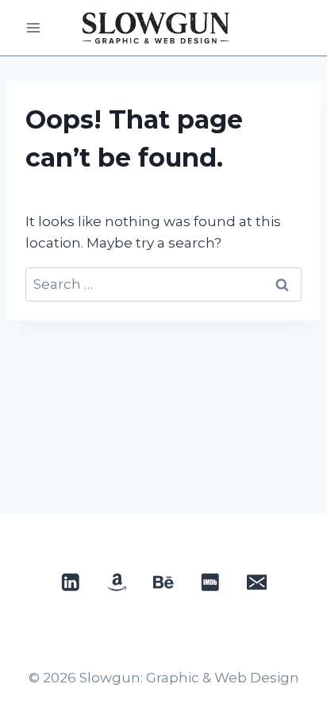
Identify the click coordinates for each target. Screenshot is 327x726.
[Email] (257, 582)
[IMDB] (210, 582)
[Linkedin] (70, 582)
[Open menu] (33, 27)
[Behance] (164, 582)
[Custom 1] (117, 582)
